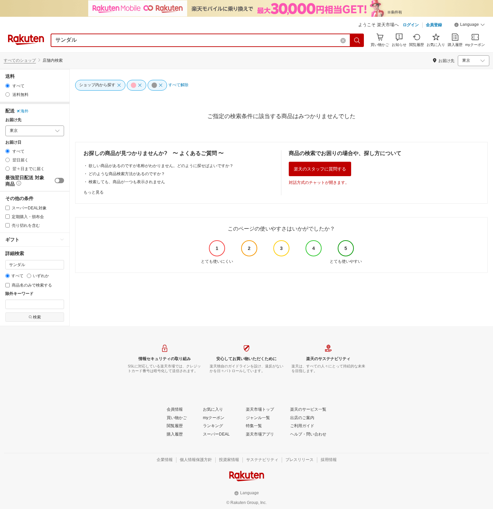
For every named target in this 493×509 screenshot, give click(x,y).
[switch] (59, 180)
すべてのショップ (20, 60)
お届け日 (13, 142)
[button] (469, 25)
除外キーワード (19, 294)
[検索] (357, 40)
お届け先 (13, 120)
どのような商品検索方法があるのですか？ (127, 173)
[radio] (7, 86)
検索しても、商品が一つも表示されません (127, 182)
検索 (37, 317)
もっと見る (94, 192)
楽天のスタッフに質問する (320, 168)
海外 (24, 111)
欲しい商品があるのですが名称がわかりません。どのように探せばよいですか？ (161, 165)
